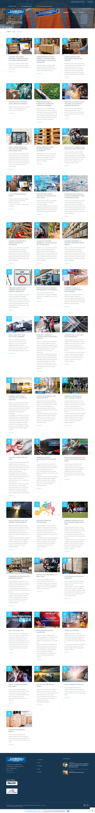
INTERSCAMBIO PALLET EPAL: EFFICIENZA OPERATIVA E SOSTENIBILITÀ (45, 149)
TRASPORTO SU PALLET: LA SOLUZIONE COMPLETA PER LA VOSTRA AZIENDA (73, 289)
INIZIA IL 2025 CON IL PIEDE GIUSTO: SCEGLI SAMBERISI (17, 336)
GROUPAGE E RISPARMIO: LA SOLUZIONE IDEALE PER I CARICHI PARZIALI (74, 243)
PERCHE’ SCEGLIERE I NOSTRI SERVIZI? (45, 685)
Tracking (90, 2)
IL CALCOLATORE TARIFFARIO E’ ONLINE (18, 195)
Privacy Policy (42, 805)
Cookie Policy (9, 806)
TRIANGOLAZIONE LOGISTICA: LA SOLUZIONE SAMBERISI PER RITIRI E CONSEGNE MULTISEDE (74, 196)
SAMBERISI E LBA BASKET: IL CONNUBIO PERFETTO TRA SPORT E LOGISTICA (47, 336)
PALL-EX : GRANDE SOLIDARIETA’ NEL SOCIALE (18, 685)
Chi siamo (49, 12)
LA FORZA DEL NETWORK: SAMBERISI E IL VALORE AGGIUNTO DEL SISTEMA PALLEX (47, 243)
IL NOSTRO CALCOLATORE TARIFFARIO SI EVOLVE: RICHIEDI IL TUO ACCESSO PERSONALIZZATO (19, 58)
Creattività (21, 806)
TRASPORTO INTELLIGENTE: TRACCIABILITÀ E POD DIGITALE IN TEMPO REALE (46, 196)
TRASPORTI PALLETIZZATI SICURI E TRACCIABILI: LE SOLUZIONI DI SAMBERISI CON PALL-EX (74, 103)
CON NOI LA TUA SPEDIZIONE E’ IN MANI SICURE (47, 576)
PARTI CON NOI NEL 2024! (16, 630)
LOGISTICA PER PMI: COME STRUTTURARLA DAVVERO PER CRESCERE (73, 58)
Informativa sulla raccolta (33, 811)
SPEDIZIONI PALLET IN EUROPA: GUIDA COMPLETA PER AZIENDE (18, 103)
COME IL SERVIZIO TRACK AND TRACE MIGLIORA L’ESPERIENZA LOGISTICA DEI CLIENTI (18, 149)
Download (66, 12)
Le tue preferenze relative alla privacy (54, 811)
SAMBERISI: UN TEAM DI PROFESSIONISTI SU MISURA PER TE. (46, 459)
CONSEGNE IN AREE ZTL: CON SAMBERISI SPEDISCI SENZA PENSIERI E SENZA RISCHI (17, 289)
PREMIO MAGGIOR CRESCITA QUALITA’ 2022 (45, 631)
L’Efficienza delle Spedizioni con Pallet (73, 577)
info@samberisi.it (10, 772)
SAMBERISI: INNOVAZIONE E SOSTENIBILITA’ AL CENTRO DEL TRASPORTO (18, 398)
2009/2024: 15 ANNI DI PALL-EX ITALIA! (18, 458)
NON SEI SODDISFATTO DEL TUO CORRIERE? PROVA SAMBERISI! (18, 521)
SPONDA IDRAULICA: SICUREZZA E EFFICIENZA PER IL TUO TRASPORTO (47, 289)
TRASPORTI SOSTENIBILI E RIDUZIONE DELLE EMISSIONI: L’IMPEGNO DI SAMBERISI (45, 103)
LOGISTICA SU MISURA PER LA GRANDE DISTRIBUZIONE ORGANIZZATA (17, 243)
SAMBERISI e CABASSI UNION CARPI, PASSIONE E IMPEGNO (73, 397)
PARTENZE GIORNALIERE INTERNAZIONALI (44, 521)
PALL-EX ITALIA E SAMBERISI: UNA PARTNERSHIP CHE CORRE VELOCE (74, 148)
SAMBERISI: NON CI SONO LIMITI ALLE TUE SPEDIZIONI (73, 336)
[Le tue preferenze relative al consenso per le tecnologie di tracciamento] (92, 810)
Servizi (58, 12)
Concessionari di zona (77, 2)
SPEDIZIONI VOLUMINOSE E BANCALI (17, 731)
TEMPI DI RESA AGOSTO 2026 (76, 772)
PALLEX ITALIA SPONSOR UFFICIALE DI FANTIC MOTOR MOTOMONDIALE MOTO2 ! (74, 459)
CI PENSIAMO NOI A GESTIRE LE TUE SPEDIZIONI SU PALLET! (19, 577)
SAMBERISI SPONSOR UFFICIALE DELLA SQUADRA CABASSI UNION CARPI (74, 522)
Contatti (81, 12)
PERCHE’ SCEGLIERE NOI (71, 630)
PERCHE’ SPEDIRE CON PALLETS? (74, 685)
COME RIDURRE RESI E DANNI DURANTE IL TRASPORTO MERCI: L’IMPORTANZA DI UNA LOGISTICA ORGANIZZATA (46, 59)
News (74, 12)
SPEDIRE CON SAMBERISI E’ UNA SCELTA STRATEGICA (46, 397)
